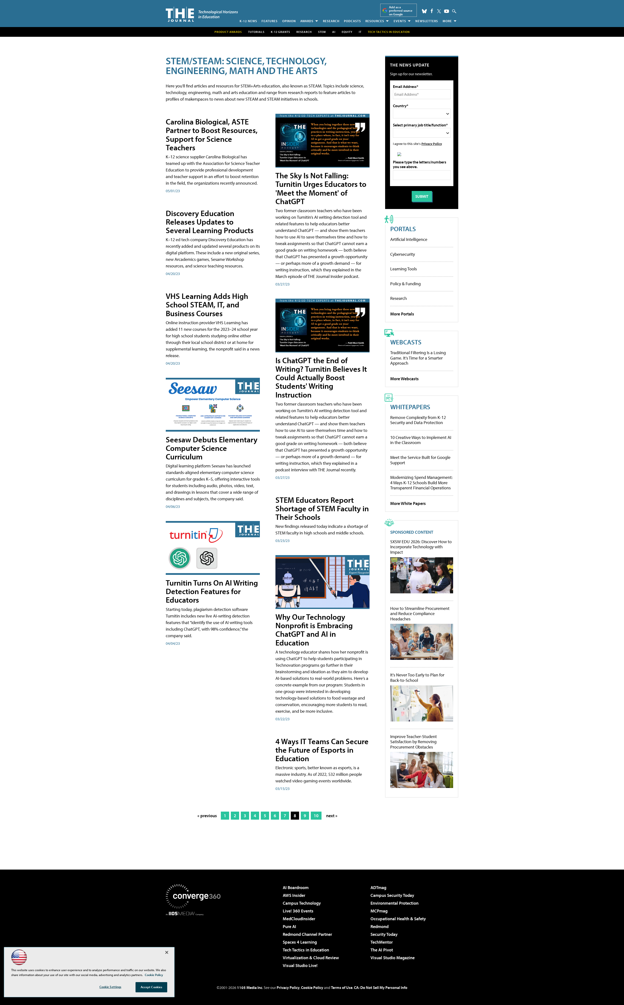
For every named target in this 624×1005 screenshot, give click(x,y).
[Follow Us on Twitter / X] (439, 11)
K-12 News (248, 21)
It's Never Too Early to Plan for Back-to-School (417, 677)
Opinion (289, 21)
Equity (347, 32)
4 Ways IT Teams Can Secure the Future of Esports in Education (322, 749)
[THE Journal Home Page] (202, 14)
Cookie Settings (110, 987)
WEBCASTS (405, 342)
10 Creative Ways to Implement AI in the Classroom (420, 440)
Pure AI (289, 926)
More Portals (402, 314)
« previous (207, 815)
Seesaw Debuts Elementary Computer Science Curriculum (211, 448)
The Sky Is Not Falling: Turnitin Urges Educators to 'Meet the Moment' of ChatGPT (320, 188)
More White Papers (408, 503)
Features (270, 21)
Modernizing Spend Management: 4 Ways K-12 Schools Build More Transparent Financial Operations (421, 482)
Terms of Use (341, 987)
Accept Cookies (151, 987)
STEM (322, 32)
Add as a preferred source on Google (400, 10)
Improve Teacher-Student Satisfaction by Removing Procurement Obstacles (413, 742)
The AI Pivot (381, 950)
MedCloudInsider (299, 918)
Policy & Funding (405, 283)
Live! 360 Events (298, 911)
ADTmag (378, 887)
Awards (306, 21)
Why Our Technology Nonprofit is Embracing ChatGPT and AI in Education (314, 629)
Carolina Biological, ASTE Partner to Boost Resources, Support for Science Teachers (212, 134)
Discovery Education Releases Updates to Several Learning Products (210, 221)
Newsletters (426, 21)
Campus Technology (302, 903)
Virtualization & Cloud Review (311, 957)
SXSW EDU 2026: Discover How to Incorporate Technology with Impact (421, 547)
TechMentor (381, 942)
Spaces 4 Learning (300, 942)
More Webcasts (404, 378)
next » (331, 815)
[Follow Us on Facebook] (431, 11)
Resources (374, 21)
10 (316, 815)
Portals (403, 228)
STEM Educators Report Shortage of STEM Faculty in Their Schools (322, 508)
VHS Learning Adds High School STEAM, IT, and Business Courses (207, 304)
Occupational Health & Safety (398, 918)
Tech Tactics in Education (306, 950)
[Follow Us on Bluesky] (424, 11)
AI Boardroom (296, 887)
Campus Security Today (392, 895)
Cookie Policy (312, 987)
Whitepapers (410, 406)
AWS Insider (294, 895)
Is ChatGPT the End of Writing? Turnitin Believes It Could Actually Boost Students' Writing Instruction (321, 377)
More (447, 21)
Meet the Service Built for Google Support (420, 460)
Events (400, 21)
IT (360, 32)
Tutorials (256, 32)
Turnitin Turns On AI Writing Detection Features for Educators (212, 591)
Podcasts (352, 21)
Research (331, 21)
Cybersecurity (402, 254)
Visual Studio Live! (300, 965)
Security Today (384, 934)
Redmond (379, 926)
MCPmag (379, 911)
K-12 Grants (280, 32)
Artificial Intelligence (408, 239)
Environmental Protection (394, 903)
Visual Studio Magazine (392, 957)
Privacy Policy (431, 143)
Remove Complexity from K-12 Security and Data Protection (418, 420)
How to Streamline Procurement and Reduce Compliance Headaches (419, 614)
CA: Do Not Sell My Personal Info (380, 987)
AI (333, 32)
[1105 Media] (195, 940)
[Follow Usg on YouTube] (446, 11)
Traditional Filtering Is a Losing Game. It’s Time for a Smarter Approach (418, 358)
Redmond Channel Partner (307, 934)
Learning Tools (403, 269)
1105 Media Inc (249, 987)
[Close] (166, 952)
